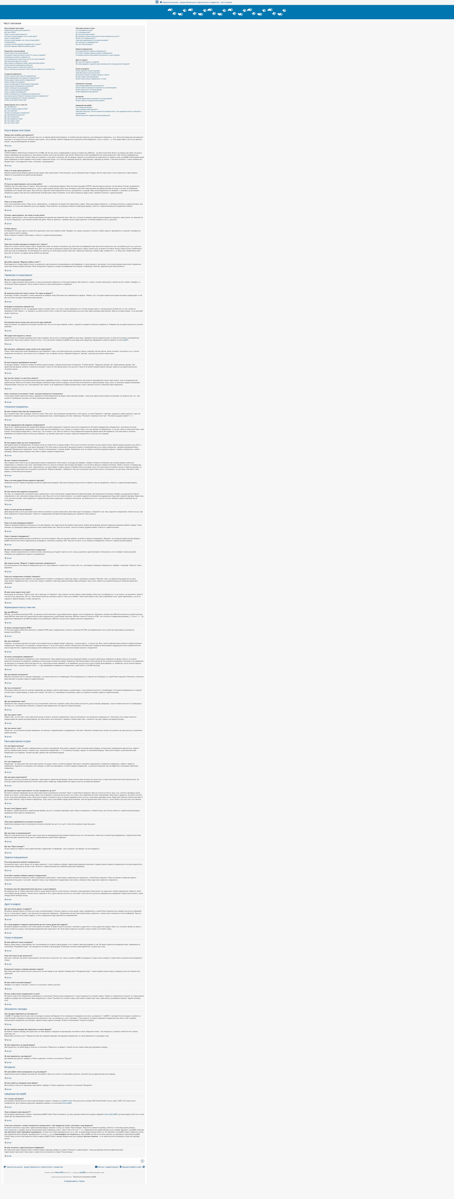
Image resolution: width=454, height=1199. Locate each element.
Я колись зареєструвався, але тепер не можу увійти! (22, 40)
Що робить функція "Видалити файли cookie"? (20, 46)
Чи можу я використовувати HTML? (16, 109)
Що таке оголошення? (11, 117)
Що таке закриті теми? (12, 121)
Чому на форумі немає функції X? (87, 109)
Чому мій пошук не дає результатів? (88, 73)
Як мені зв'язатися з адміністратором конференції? (93, 115)
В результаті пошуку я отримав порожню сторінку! (92, 75)
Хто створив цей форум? (84, 107)
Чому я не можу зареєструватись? (15, 34)
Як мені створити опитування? (14, 82)
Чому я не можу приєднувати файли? (17, 90)
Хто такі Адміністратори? (84, 30)
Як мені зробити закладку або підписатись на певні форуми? (96, 88)
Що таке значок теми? (11, 123)
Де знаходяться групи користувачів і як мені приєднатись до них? (98, 36)
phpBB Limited (67, 1101)
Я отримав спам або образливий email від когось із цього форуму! (98, 55)
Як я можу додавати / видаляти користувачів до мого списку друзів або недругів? (103, 64)
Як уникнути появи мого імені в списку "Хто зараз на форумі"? (25, 55)
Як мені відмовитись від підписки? (87, 92)
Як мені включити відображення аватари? (18, 65)
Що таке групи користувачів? (85, 34)
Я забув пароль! (9, 42)
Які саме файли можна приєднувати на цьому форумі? (94, 98)
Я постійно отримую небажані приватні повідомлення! (94, 53)
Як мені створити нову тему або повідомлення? (20, 76)
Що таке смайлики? (10, 111)
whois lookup (8, 1130)
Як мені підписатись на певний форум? (89, 90)
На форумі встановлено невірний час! (17, 57)
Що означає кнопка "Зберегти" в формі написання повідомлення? (26, 96)
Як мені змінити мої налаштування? (16, 53)
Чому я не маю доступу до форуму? (16, 88)
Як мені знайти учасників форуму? (87, 77)
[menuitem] (130, 1167)
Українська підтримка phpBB (84, 1177)
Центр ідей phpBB (110, 1114)
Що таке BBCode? (10, 107)
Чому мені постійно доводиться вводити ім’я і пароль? (22, 44)
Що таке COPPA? (10, 32)
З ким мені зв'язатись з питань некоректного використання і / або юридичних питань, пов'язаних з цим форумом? (108, 112)
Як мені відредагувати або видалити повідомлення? (21, 78)
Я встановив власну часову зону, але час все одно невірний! (24, 59)
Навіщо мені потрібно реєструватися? (17, 30)
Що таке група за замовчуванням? (87, 42)
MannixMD (59, 1172)
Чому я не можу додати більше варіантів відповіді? (21, 84)
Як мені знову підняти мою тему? (15, 100)
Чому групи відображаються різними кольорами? (92, 40)
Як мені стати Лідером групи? (86, 38)
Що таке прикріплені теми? (13, 119)
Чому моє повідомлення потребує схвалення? (19, 98)
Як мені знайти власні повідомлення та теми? (91, 79)
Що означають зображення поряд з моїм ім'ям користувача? (24, 63)
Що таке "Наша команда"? (84, 44)
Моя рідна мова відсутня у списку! (15, 61)
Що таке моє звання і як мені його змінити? (18, 67)
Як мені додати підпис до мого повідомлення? (19, 80)
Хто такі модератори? (83, 32)
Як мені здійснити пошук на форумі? (88, 71)
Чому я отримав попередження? (15, 92)
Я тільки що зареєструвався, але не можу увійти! (20, 36)
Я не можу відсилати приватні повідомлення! (91, 51)
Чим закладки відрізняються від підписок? (90, 86)
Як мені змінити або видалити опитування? (19, 86)
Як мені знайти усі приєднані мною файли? (90, 100)
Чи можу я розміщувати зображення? (17, 113)
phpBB (125, 340)
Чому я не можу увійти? (12, 38)
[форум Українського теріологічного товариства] (227, 12)
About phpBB (67, 1103)
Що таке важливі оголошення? (14, 115)
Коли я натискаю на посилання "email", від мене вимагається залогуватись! (29, 69)
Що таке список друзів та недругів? (87, 62)
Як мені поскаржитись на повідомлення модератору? (22, 94)
